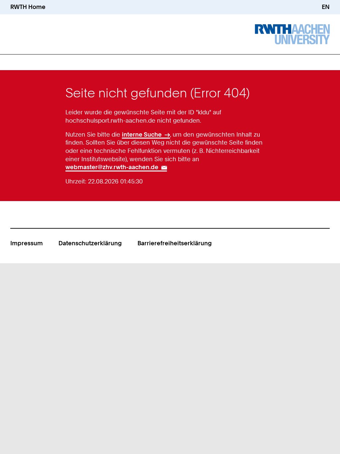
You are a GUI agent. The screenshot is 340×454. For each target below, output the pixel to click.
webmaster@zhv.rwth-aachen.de (111, 167)
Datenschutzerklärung (90, 243)
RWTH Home (27, 6)
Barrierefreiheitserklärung (174, 243)
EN (326, 6)
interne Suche (142, 134)
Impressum (26, 243)
